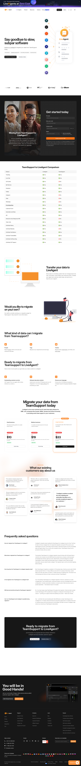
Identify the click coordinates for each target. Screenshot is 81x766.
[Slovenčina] (73, 754)
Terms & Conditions (66, 141)
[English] (36, 754)
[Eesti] (41, 754)
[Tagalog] (48, 755)
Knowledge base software (68, 715)
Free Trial (59, 9)
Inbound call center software (68, 725)
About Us (34, 715)
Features (6, 721)
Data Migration (20, 718)
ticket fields (57, 351)
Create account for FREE (60, 138)
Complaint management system (69, 728)
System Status (20, 720)
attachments (64, 349)
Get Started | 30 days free (10, 56)
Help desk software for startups (69, 732)
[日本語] (53, 754)
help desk (29, 145)
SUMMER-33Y (21, 5)
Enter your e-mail (49, 121)
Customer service (14, 52)
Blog (48, 715)
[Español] (38, 754)
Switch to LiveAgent (9, 47)
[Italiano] (51, 754)
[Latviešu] (58, 754)
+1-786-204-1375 (10, 745)
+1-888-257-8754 (10, 743)
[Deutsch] (32, 754)
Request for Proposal (21, 725)
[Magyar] (49, 754)
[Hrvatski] (47, 754)
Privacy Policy (50, 761)
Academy (49, 720)
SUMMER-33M (9, 5)
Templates (50, 723)
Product (25, 9)
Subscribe (73, 741)
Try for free (16, 446)
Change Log (19, 723)
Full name (48, 115)
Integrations (6, 723)
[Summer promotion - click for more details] (40, 3)
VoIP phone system (66, 720)
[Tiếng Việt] (50, 755)
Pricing (5, 719)
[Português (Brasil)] (66, 754)
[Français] (45, 754)
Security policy (43, 761)
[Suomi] (43, 754)
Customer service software (68, 718)
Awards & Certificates (36, 718)
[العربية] (23, 754)
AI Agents (19, 9)
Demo (65, 9)
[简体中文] (52, 755)
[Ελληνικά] (34, 754)
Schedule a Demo (22, 56)
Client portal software (67, 730)
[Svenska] (46, 755)
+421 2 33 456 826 (10, 741)
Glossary (49, 718)
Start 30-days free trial (8, 698)
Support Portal (20, 715)
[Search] (55, 10)
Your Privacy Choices (52, 763)
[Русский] (70, 754)
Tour (5, 726)
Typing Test (50, 725)
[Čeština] (28, 754)
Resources (32, 9)
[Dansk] (30, 754)
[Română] (68, 754)
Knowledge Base (9, 205)
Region (47, 131)
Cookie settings (51, 145)
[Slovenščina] (75, 754)
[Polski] (64, 754)
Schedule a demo (18, 698)
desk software (44, 383)
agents (9, 349)
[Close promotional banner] (79, 2)
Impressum (34, 725)
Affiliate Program (35, 723)
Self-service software (67, 723)
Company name (49, 126)
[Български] (26, 754)
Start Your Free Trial (35, 639)
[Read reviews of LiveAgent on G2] (45, 741)
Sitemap (60, 761)
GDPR (56, 761)
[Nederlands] (60, 754)
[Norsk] (62, 754)
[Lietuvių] (56, 754)
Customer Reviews (36, 720)
